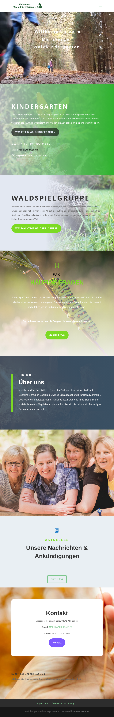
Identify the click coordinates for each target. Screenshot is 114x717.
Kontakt (57, 642)
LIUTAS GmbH (81, 711)
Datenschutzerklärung (63, 703)
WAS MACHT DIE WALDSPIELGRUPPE (36, 228)
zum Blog (57, 579)
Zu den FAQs (57, 334)
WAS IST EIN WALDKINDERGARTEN (35, 132)
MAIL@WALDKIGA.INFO (60, 627)
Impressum (42, 703)
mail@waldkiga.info (28, 149)
